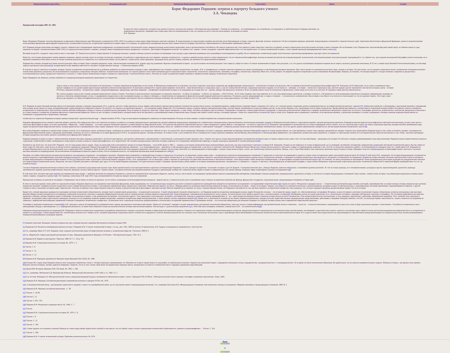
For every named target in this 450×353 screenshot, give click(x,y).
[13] (172, 151)
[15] (74, 159)
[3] (52, 66)
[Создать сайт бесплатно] (225, 344)
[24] (288, 194)
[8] (366, 127)
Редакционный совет (118, 4)
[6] (269, 112)
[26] (62, 204)
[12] (373, 147)
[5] (362, 106)
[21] (164, 188)
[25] (195, 198)
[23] (171, 194)
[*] (24, 223)
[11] (258, 147)
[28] (260, 206)
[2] (242, 53)
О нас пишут (260, 4)
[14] (363, 155)
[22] (325, 192)
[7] (268, 125)
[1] (335, 49)
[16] (319, 159)
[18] (289, 170)
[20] (279, 184)
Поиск (331, 4)
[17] (34, 164)
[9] (259, 131)
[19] (55, 176)
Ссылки (403, 4)
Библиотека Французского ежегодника (189, 4)
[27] (190, 206)
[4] (258, 98)
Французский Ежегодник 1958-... (47, 4)
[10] (258, 141)
